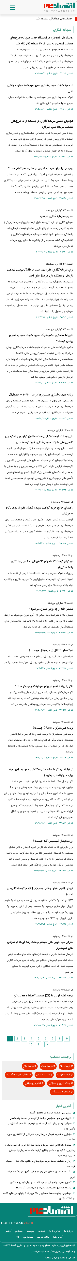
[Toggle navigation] (8, 7)
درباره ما (68, 1231)
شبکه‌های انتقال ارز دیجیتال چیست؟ (51, 650)
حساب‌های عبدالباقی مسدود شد (54, 18)
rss (18, 1237)
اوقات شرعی (43, 1237)
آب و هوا (58, 1237)
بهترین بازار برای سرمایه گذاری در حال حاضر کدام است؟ (40, 168)
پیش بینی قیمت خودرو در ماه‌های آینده (50, 1113)
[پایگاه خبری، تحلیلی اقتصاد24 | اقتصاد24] (53, 6)
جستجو (19, 1231)
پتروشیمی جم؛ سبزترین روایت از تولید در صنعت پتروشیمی (40, 1118)
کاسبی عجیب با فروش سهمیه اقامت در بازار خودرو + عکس (40, 1182)
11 (39, 1044)
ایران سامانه (51, 1258)
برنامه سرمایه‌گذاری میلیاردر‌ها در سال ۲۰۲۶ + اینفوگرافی (40, 394)
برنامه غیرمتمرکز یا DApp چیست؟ (53, 728)
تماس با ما (54, 1231)
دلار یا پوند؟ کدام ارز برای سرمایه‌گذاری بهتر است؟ (44, 686)
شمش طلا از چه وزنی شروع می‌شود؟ (51, 609)
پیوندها (30, 1231)
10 (30, 1044)
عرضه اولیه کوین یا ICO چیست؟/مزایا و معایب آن (43, 995)
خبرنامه (42, 1231)
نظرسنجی (28, 1237)
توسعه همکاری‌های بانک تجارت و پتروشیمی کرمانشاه (43, 1188)
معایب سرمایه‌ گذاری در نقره (56, 216)
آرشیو (8, 1231)
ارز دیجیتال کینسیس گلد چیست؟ (53, 841)
